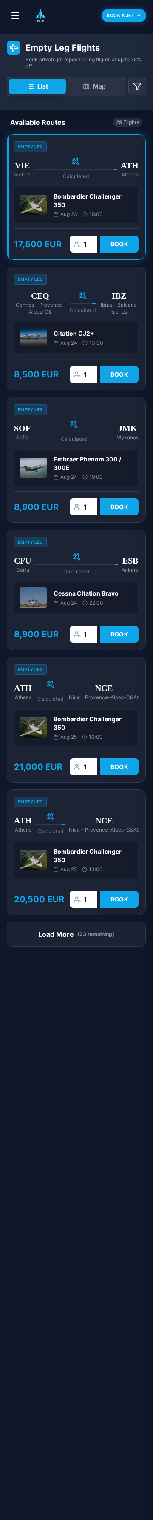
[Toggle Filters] (137, 86)
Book (119, 244)
